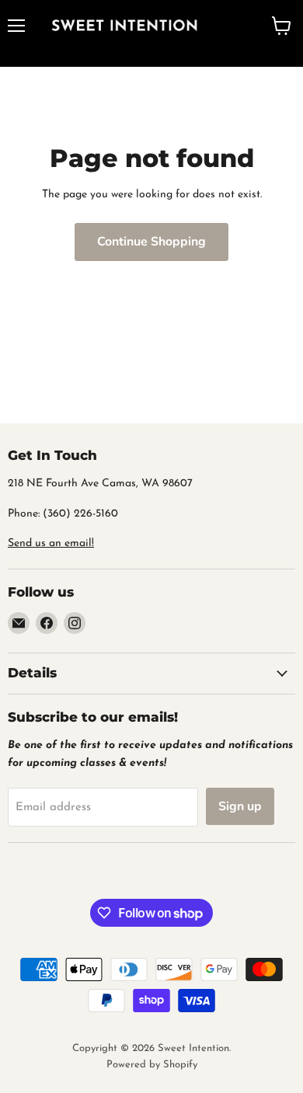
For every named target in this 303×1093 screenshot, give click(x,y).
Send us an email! (51, 543)
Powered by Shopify (151, 1065)
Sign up (240, 806)
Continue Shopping (151, 241)
